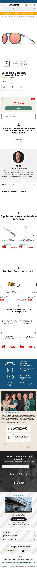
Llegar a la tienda (18, 519)
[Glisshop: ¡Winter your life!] (14, 5)
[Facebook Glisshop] (14, 483)
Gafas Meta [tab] (18, 139)
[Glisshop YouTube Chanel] (22, 483)
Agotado (18, 108)
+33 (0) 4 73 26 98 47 (28, 176)
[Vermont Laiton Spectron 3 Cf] (13, 284)
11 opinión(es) (12, 77)
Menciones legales (7, 562)
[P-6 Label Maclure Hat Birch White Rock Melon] (9, 326)
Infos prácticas (10, 540)
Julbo (3, 70)
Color (3, 81)
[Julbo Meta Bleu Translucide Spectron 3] (18, 38)
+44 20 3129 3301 (20, 436)
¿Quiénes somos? (11, 536)
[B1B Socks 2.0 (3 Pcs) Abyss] (27, 326)
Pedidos (6, 532)
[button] (18, 184)
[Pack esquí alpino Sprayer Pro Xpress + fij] (26, 232)
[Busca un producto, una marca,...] (34, 8)
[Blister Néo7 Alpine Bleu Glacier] (10, 232)
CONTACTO (20, 429)
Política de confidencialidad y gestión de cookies (24, 563)
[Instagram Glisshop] (18, 483)
